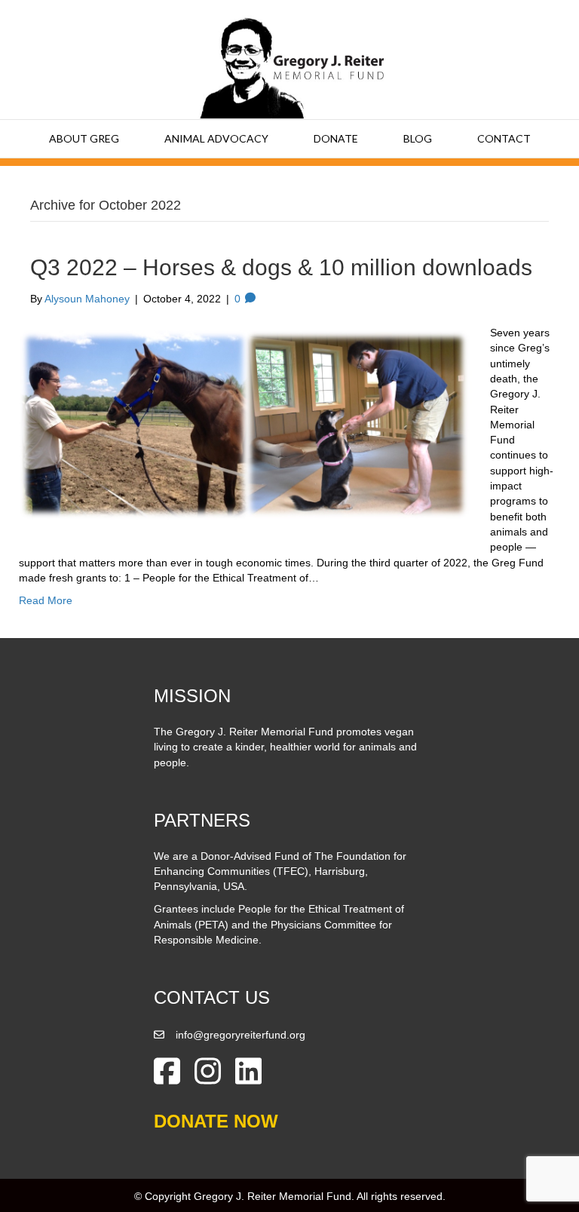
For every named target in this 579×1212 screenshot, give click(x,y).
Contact (504, 138)
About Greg (84, 138)
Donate (336, 138)
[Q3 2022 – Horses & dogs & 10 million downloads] (245, 423)
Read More (45, 600)
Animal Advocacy (216, 138)
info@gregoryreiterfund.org (240, 1035)
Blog (417, 138)
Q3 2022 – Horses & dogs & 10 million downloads (281, 267)
